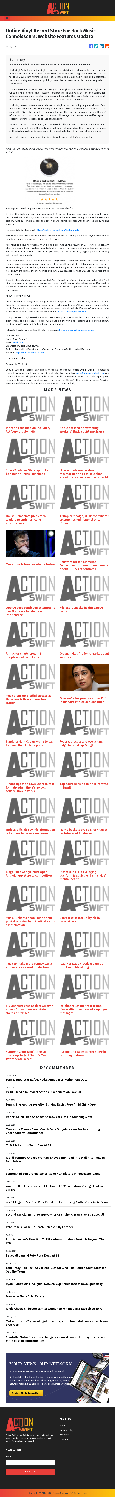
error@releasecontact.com (90, 373)
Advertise (64, 1434)
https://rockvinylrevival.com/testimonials (57, 230)
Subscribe (30, 1471)
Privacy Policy (67, 1430)
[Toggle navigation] (7, 18)
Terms (63, 1425)
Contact (64, 1439)
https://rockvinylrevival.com (71, 311)
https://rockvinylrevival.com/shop (77, 330)
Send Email (18, 342)
